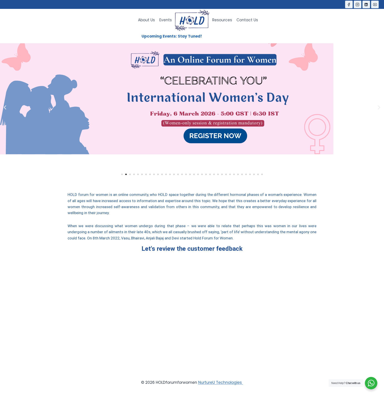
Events (165, 20)
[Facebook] (349, 4)
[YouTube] (375, 4)
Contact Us (247, 20)
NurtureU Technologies (220, 382)
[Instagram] (357, 4)
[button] (5, 107)
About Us (146, 20)
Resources (222, 20)
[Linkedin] (366, 4)
